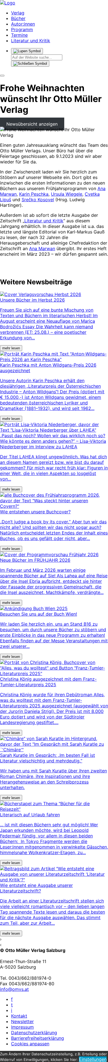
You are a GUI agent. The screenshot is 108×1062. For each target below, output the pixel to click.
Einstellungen (93, 1059)
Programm (22, 29)
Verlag (17, 13)
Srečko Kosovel (38, 199)
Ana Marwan (42, 248)
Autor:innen (23, 24)
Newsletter (22, 1021)
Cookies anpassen (30, 1043)
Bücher (18, 18)
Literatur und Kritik (30, 40)
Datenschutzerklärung (34, 1032)
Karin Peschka (33, 194)
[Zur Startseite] (7, 3)
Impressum (22, 1027)
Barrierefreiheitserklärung (37, 1038)
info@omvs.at (14, 989)
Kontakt (19, 1016)
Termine (19, 35)
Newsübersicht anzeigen (32, 124)
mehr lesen (11, 348)
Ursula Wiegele (66, 194)
